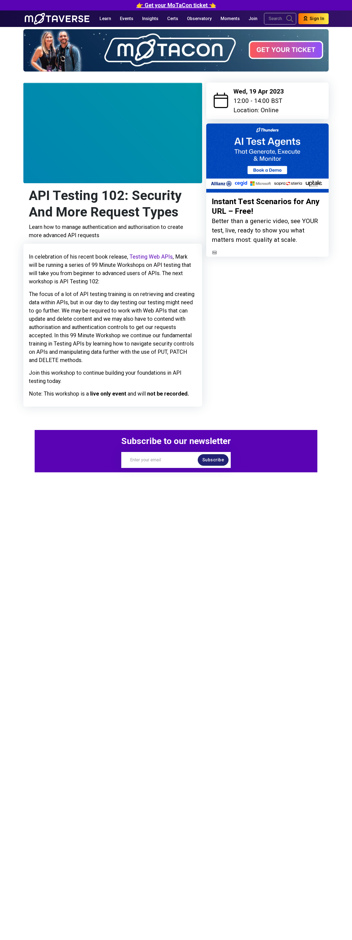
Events (126, 18)
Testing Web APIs (151, 256)
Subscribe (213, 459)
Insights (150, 18)
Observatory (199, 18)
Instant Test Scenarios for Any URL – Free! (265, 206)
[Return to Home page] (57, 18)
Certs (172, 18)
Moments (230, 18)
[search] (289, 18)
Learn (105, 18)
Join (253, 18)
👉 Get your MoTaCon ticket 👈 (176, 5)
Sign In (316, 18)
